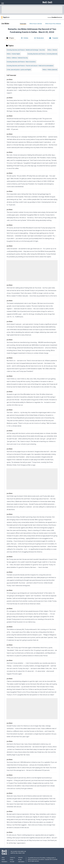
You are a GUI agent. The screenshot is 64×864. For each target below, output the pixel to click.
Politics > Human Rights (13, 54)
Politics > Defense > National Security (17, 58)
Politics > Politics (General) (50, 69)
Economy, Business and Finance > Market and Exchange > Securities (26, 50)
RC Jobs (20, 859)
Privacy (11, 859)
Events (3, 859)
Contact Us (12, 857)
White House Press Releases (53, 23)
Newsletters (4, 861)
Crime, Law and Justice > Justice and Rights (19, 69)
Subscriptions (21, 861)
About (3, 857)
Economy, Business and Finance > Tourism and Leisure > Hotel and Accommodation (30, 65)
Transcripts (23, 23)
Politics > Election (52, 50)
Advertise (20, 857)
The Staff (12, 861)
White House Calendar (36, 23)
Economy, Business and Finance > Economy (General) (42, 54)
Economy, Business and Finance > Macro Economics (21, 61)
